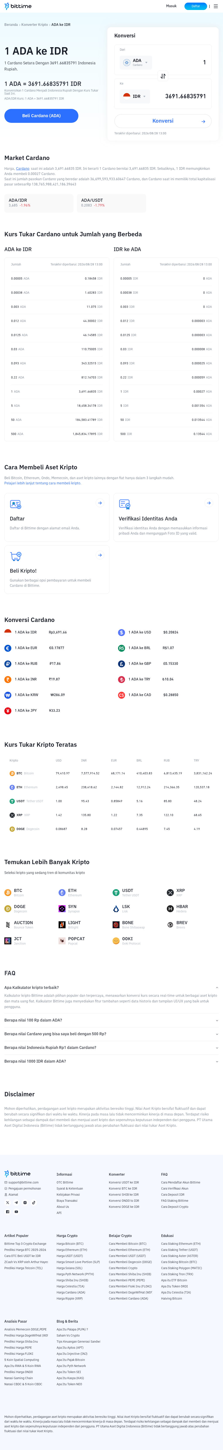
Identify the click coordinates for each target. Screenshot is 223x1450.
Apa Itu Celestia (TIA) (176, 1292)
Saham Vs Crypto (68, 1335)
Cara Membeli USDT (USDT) (127, 1256)
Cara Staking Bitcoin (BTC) (179, 1262)
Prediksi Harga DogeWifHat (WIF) (27, 1335)
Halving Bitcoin (171, 1298)
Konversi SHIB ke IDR (124, 1194)
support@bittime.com (23, 1182)
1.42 (59, 815)
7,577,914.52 (90, 773)
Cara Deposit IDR (172, 1194)
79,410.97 (63, 773)
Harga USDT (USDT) (70, 1256)
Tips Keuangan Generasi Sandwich (80, 1341)
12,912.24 (143, 787)
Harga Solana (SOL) (70, 1268)
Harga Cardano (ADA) (71, 1292)
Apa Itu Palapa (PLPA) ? (72, 1329)
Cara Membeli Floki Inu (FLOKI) (130, 1286)
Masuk (171, 6)
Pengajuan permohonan (24, 1188)
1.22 (114, 815)
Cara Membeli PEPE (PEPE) (127, 1280)
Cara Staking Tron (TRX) (177, 1274)
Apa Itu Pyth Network (71, 1366)
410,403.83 (144, 773)
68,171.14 (118, 773)
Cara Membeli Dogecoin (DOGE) (130, 1262)
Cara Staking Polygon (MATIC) (181, 1268)
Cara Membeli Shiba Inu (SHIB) (130, 1274)
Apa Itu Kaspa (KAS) (70, 1378)
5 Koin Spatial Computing (21, 1360)
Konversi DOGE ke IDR (124, 1206)
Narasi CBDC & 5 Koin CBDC (23, 1384)
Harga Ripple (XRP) (70, 1298)
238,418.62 (89, 787)
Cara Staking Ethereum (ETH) (181, 1243)
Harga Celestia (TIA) (70, 1286)
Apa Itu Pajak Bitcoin (71, 1360)
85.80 (168, 801)
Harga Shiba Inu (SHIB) (72, 1280)
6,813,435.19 (173, 773)
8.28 (84, 829)
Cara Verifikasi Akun (174, 1188)
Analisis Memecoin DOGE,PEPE (25, 1329)
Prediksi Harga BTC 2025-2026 (25, 1250)
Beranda (11, 25)
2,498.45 (62, 787)
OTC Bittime (65, 1182)
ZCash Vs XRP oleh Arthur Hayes (26, 1262)
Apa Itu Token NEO (69, 1384)
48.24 (198, 801)
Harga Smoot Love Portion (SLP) (78, 1262)
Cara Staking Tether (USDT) (179, 1250)
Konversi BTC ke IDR (123, 1188)
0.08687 (61, 829)
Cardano (22, 169)
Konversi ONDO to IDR (124, 1200)
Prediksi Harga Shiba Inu (21, 1341)
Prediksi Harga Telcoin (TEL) (23, 1268)
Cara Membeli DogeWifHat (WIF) (131, 1292)
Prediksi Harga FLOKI (18, 1353)
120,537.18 (201, 787)
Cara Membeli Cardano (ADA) (128, 1298)
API (59, 1213)
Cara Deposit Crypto (174, 1206)
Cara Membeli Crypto (123, 1268)
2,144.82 (117, 787)
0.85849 (116, 801)
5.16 (140, 801)
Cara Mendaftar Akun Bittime (180, 1182)
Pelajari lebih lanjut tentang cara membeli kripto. (42, 483)
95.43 (85, 801)
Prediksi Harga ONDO (18, 1372)
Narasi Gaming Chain (18, 1378)
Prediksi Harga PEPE (18, 1347)
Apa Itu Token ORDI (174, 1286)
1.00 (59, 801)
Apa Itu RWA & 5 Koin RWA (22, 1366)
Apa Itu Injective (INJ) (72, 1353)
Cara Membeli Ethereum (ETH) (129, 1250)
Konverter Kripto (34, 25)
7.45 (167, 829)
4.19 (197, 829)
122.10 (168, 815)
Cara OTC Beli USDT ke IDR (22, 1256)
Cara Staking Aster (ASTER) (179, 1256)
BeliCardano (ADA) (41, 116)
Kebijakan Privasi (68, 1194)
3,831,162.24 (203, 773)
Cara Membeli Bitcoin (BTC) (128, 1243)
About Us (63, 1206)
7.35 (140, 815)
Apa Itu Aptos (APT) (70, 1347)
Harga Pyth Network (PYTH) (75, 1274)
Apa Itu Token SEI (69, 1372)
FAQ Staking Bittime (174, 1200)
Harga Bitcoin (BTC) (70, 1243)
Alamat (13, 1194)
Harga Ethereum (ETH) (72, 1250)
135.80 (86, 815)
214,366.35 (171, 787)
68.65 (198, 815)
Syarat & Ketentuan (70, 1188)
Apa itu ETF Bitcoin (174, 1280)
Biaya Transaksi (67, 1200)
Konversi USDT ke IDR (124, 1182)
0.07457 (116, 829)
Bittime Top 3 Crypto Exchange (25, 1243)
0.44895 (142, 829)
